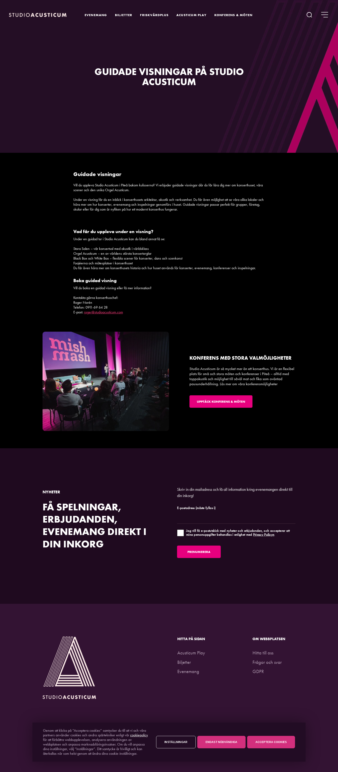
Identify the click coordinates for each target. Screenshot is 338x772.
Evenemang (96, 15)
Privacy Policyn (264, 534)
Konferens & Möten (233, 15)
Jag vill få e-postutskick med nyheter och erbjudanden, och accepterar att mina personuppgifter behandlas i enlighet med (238, 533)
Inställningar (175, 742)
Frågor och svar (267, 662)
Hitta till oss (262, 653)
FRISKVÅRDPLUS (154, 15)
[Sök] (309, 15)
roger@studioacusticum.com (103, 312)
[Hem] (37, 15)
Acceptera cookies (271, 742)
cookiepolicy (139, 735)
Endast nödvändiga (221, 742)
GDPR (258, 671)
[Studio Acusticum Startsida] (69, 697)
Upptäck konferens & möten (221, 401)
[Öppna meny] (324, 15)
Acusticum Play (191, 15)
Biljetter (123, 15)
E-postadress (196, 508)
